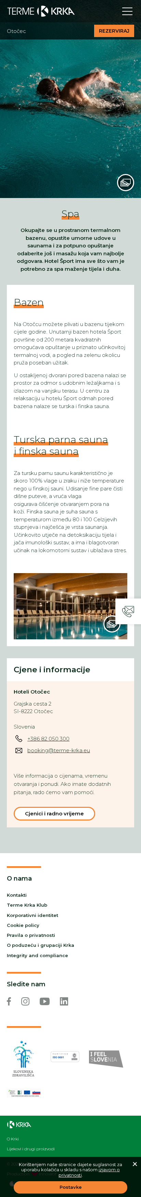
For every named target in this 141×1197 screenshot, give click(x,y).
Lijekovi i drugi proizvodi (31, 1149)
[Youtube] (45, 1001)
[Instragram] (25, 1001)
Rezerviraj (114, 31)
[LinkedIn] (64, 1001)
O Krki (13, 1139)
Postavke (71, 1187)
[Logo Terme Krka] (41, 11)
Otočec (16, 31)
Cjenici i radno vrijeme (54, 813)
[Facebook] (9, 1001)
